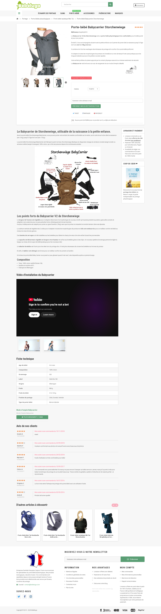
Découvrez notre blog (101, 583)
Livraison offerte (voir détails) (103, 571)
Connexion (139, 5)
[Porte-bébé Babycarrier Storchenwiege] (25, 82)
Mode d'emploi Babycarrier (26, 410)
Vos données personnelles (74, 578)
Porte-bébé (74, 12)
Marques (119, 13)
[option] (28, 525)
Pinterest (98, 113)
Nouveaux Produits (72, 581)
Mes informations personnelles (131, 575)
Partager (86, 113)
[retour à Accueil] (17, 19)
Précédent (18, 82)
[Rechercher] (110, 4)
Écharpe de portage (47, 13)
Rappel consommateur (129, 581)
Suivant (66, 82)
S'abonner (133, 559)
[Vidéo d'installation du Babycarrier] (29, 345)
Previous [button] (113, 505)
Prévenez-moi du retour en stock (86, 106)
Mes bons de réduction (129, 578)
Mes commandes (127, 571)
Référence (75, 32)
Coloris (76, 89)
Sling (62, 13)
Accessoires (89, 13)
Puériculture (105, 13)
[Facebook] (24, 596)
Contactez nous (71, 584)
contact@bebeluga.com (32, 584)
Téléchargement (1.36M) (33, 417)
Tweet (76, 113)
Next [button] (116, 505)
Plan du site (69, 587)
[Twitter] (18, 596)
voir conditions (135, 140)
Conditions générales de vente (75, 575)
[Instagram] (30, 596)
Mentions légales (71, 571)
